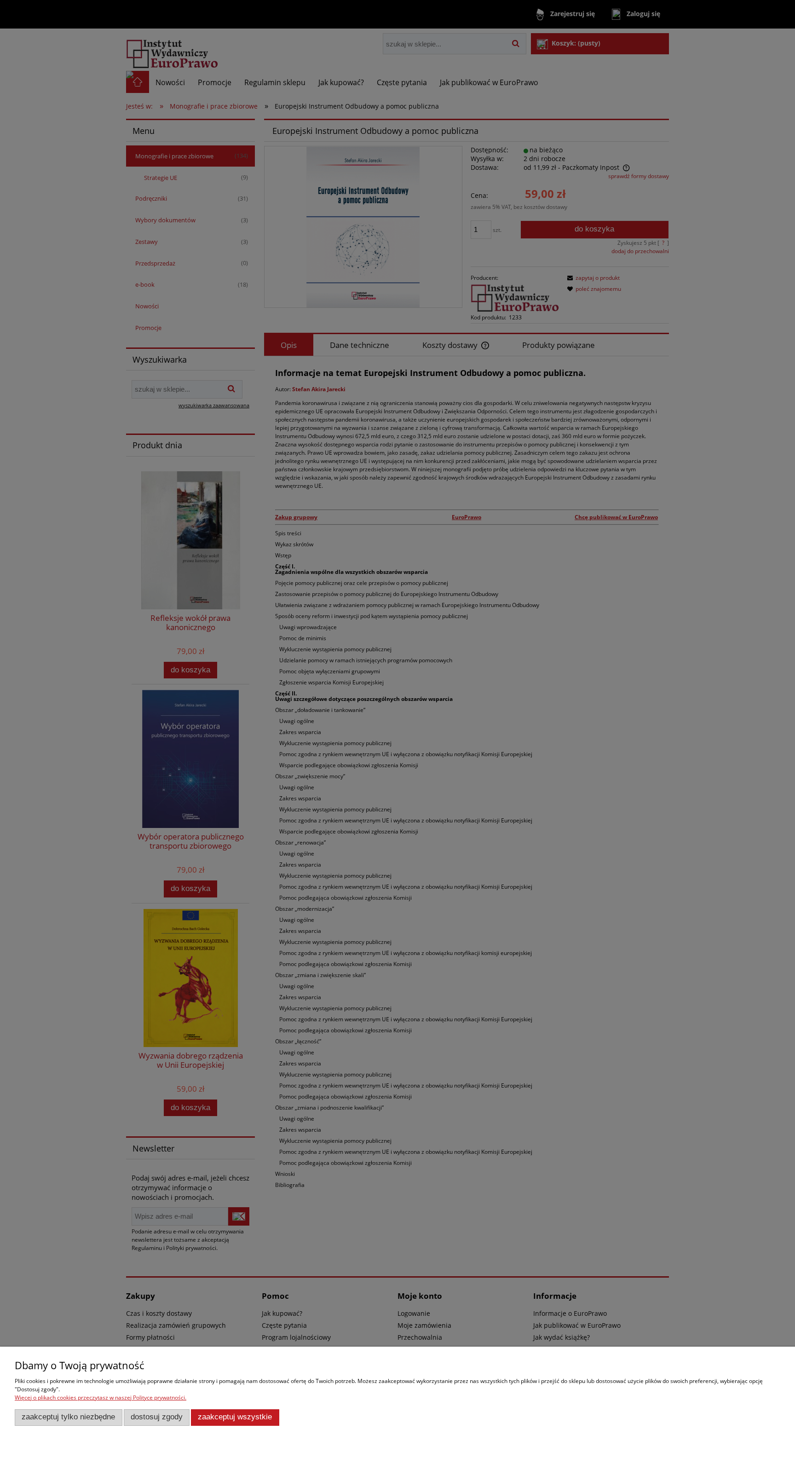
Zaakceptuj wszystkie (235, 1416)
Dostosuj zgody (157, 1416)
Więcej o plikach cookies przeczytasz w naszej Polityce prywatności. (100, 1397)
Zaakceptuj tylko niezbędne (68, 1416)
